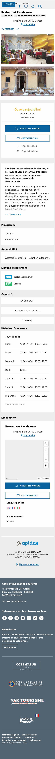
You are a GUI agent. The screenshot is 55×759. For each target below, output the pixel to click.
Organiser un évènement (14, 740)
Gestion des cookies (11, 737)
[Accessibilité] (19, 7)
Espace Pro (30, 737)
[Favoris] (26, 7)
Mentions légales (10, 734)
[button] (33, 6)
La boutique (35, 740)
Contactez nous (29, 734)
